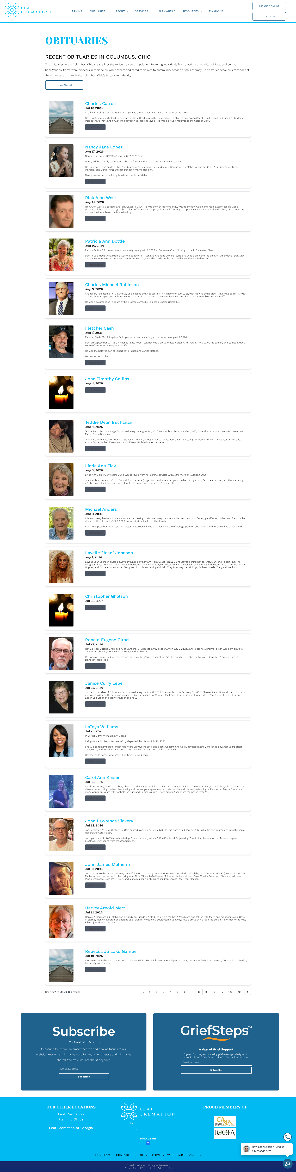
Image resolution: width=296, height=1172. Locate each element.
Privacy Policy (132, 1168)
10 (214, 992)
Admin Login (164, 1168)
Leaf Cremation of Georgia (71, 1128)
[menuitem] (77, 11)
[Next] (247, 992)
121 (240, 992)
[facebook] (148, 1143)
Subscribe (84, 1076)
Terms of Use (148, 1168)
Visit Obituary (95, 127)
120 (230, 992)
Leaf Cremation (71, 1114)
